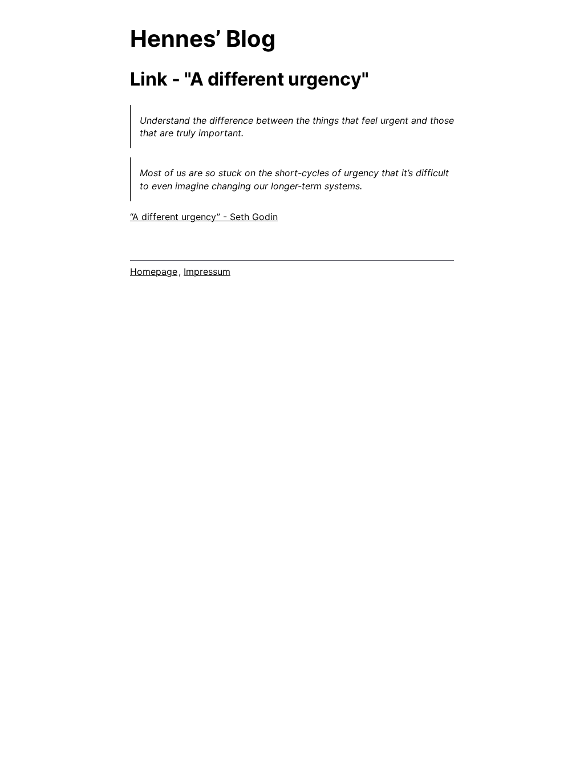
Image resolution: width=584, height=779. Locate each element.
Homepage (153, 271)
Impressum (207, 271)
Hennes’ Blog (202, 38)
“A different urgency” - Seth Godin (204, 216)
